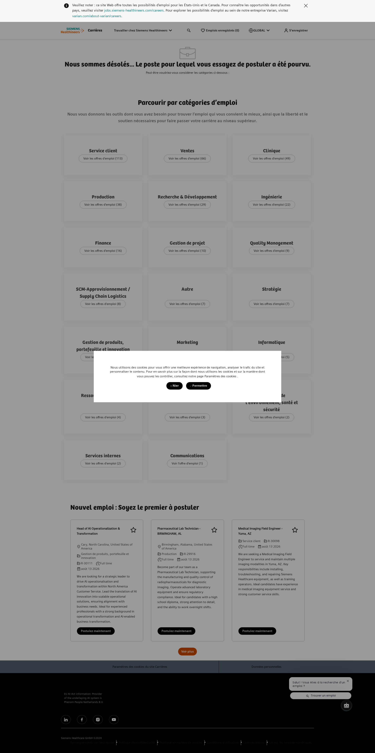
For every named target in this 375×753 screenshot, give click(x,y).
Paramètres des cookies (220, 376)
